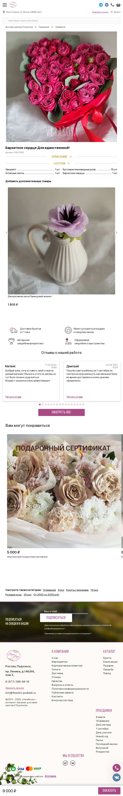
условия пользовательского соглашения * (73, 633)
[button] (40, 404)
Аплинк (50, 776)
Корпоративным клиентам (67, 665)
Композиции (110, 661)
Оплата (56, 669)
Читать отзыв (13, 396)
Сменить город (100, 12)
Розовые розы (13, 594)
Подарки (108, 665)
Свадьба (108, 669)
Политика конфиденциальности (70, 688)
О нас (55, 658)
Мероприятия (59, 661)
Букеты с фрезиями (77, 590)
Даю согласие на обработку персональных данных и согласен (77, 627)
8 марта (100, 717)
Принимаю (68, 633)
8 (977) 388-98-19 (17, 681)
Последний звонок (107, 744)
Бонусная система (62, 700)
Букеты (107, 658)
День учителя (103, 732)
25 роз (27, 594)
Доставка (57, 673)
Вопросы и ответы (62, 685)
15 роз (94, 590)
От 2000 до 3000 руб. (46, 594)
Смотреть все (61, 412)
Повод (107, 673)
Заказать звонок (14, 688)
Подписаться (56, 618)
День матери (103, 724)
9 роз (61, 590)
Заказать (109, 791)
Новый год (102, 736)
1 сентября (102, 728)
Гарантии (57, 681)
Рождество (102, 751)
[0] (118, 5)
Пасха (99, 740)
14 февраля (49, 590)
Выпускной (102, 747)
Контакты (57, 696)
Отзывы (56, 677)
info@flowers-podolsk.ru (20, 692)
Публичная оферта (63, 692)
